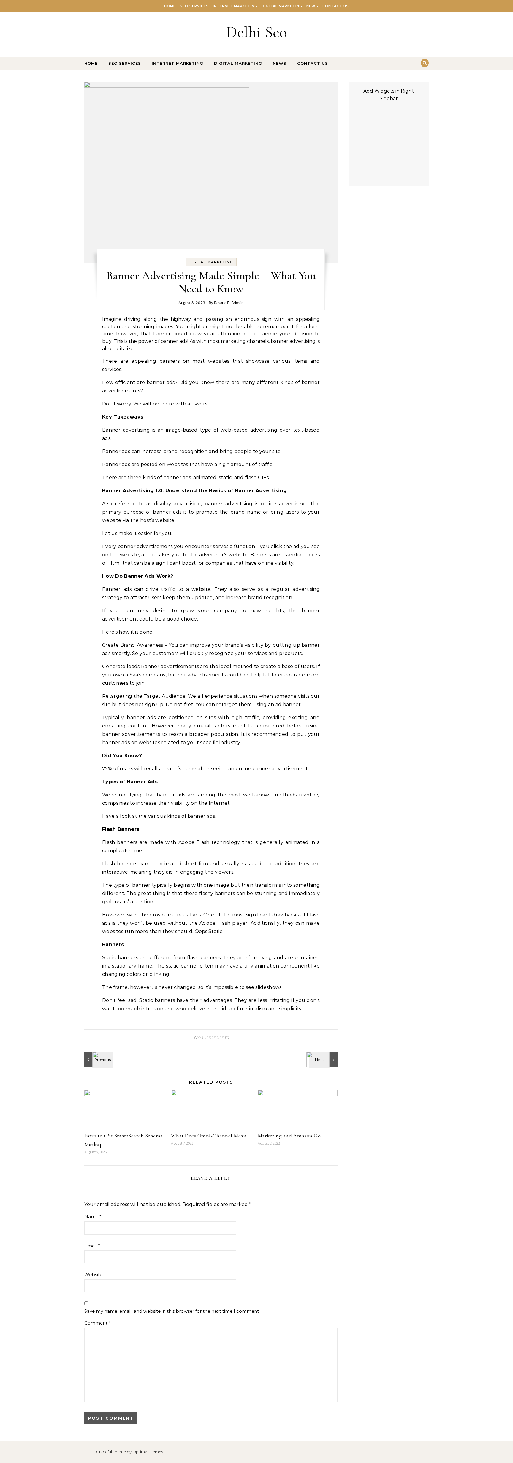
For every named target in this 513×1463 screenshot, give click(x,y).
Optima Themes (147, 1451)
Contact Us (335, 6)
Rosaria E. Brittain (228, 303)
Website (93, 1274)
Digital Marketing (282, 6)
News (312, 6)
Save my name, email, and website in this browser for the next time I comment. (172, 1311)
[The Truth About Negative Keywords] (97, 1059)
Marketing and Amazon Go (289, 1135)
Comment (97, 1323)
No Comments (211, 1037)
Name (93, 1216)
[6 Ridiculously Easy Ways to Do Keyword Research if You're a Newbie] (324, 1059)
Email (92, 1246)
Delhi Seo (256, 32)
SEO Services (194, 6)
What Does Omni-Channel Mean (209, 1135)
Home (170, 6)
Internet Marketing (235, 6)
